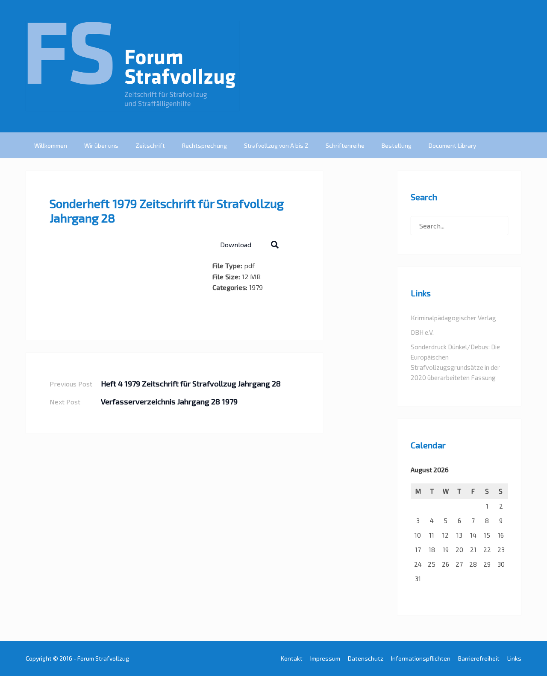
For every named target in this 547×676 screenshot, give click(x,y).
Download (235, 244)
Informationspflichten (420, 658)
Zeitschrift (150, 145)
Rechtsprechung (204, 145)
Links (514, 658)
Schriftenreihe (345, 145)
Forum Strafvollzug (103, 658)
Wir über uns (101, 145)
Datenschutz (365, 658)
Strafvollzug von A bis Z (276, 145)
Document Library (452, 145)
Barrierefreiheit (479, 658)
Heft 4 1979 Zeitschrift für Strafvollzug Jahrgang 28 (191, 383)
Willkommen (50, 145)
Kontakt (292, 658)
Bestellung (397, 145)
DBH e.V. (422, 332)
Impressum (325, 658)
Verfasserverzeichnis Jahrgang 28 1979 (169, 401)
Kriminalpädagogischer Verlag (453, 318)
